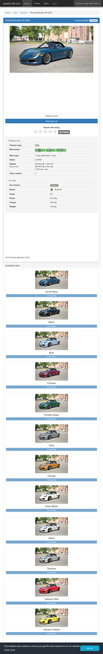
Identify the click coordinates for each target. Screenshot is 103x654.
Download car (51, 121)
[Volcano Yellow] (51, 618)
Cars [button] (26, 3)
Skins (46, 3)
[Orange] (51, 464)
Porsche (23, 12)
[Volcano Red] (51, 587)
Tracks (37, 3)
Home (7, 12)
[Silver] (51, 526)
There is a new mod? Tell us (88, 3)
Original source (51, 116)
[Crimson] (51, 371)
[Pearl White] (51, 494)
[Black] (51, 310)
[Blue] (51, 341)
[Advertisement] (51, 95)
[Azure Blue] (51, 280)
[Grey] (51, 433)
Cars (15, 12)
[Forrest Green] (51, 403)
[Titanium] (51, 557)
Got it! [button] (90, 648)
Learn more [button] (9, 650)
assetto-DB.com (11, 3)
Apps (55, 3)
